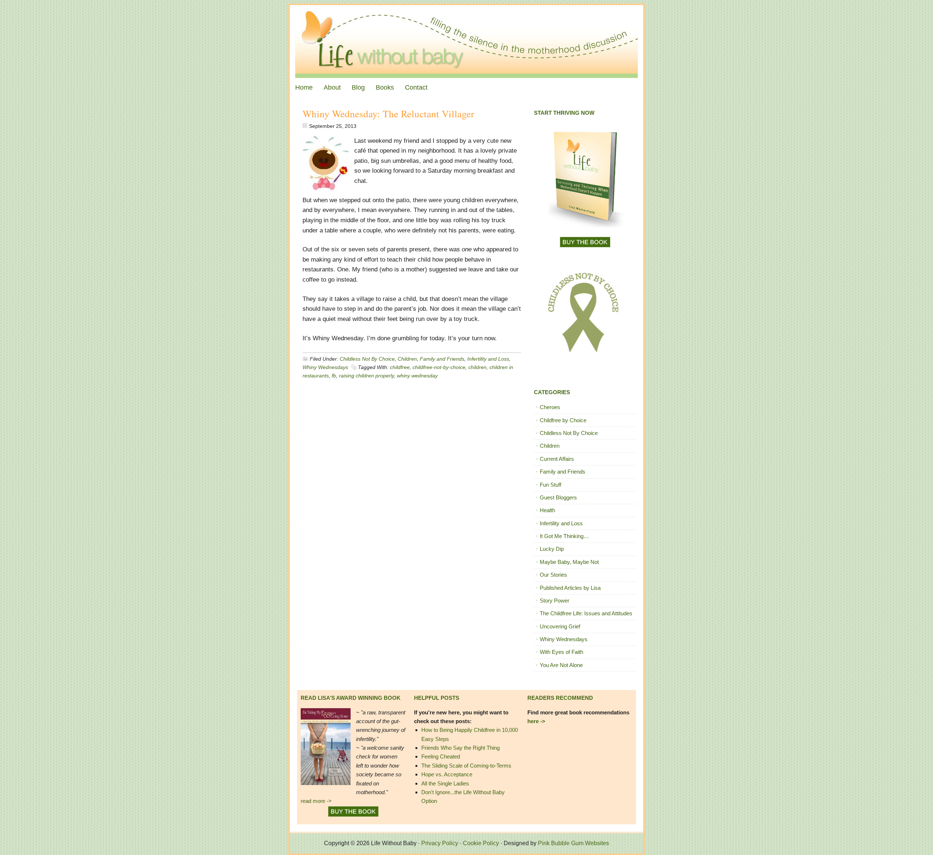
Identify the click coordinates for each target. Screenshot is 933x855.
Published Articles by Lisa (570, 588)
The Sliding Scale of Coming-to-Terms (466, 765)
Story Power (554, 600)
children (477, 367)
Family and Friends (442, 359)
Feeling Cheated (440, 756)
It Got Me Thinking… (564, 536)
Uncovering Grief (560, 626)
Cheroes (550, 407)
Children (407, 359)
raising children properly (366, 376)
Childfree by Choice (563, 420)
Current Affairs (557, 459)
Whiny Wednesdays (325, 367)
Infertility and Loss (488, 359)
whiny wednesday (417, 376)
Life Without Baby (466, 41)
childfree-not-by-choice (439, 367)
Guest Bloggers (558, 497)
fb (334, 376)
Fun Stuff (550, 485)
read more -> (316, 801)
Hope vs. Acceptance (446, 774)
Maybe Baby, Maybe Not (569, 562)
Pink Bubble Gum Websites (573, 843)
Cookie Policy (481, 843)
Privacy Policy (439, 843)
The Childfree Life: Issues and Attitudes (586, 613)
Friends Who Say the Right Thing (460, 748)
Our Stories (553, 575)
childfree (400, 367)
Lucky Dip (552, 549)
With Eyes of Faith (561, 652)
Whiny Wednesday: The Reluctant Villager (388, 113)
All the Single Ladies (445, 783)
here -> (536, 721)
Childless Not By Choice (367, 359)
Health (547, 510)
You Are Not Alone (561, 665)
